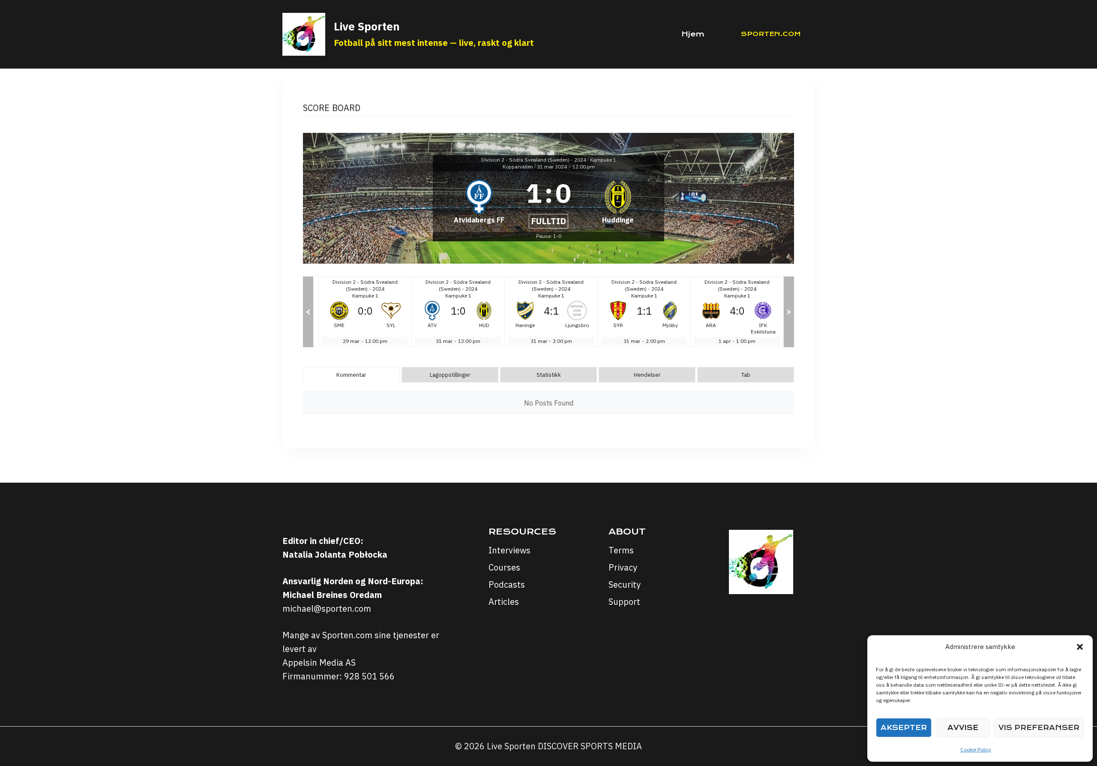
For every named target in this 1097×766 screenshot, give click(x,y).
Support (624, 601)
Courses (504, 567)
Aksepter (904, 728)
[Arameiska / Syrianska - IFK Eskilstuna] (737, 312)
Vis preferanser (1038, 728)
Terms (621, 550)
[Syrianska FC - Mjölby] (644, 312)
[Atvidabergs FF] (479, 201)
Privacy (622, 567)
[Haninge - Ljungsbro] (551, 312)
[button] (1080, 647)
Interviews (510, 550)
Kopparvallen (518, 166)
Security (624, 584)
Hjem (692, 34)
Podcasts (507, 584)
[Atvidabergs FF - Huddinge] (458, 312)
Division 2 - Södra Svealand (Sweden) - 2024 (533, 159)
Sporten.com (771, 34)
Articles (504, 601)
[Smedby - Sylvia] (365, 312)
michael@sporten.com (326, 608)
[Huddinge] (618, 201)
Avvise (962, 728)
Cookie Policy (975, 749)
